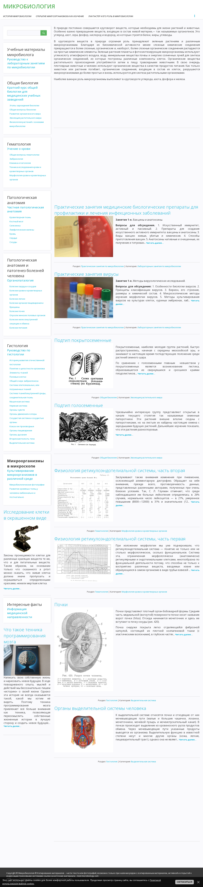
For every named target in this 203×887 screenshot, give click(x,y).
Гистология (111, 700)
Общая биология (108, 397)
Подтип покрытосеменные (82, 340)
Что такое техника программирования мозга (25, 635)
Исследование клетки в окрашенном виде (26, 515)
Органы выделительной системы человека (100, 708)
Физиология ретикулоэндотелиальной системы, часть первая (120, 539)
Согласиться (184, 882)
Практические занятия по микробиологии (102, 266)
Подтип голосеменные (78, 405)
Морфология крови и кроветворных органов (144, 530)
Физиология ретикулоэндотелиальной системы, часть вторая (119, 470)
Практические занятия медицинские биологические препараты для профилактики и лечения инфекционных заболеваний (126, 210)
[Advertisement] (127, 103)
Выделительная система (143, 700)
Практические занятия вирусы (86, 274)
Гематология (101, 530)
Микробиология (29, 6)
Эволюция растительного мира (146, 397)
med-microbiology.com (87, 875)
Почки (61, 604)
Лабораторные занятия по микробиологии (159, 266)
